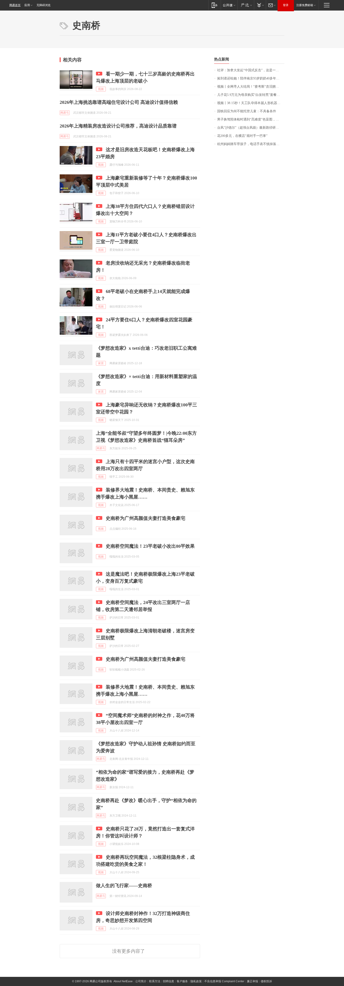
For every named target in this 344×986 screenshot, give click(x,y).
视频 (101, 89)
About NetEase (123, 981)
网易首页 (15, 5)
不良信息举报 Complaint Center (224, 981)
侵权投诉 (266, 981)
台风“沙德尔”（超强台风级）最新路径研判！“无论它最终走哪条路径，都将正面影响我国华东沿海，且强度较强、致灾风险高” (250, 127)
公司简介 (140, 981)
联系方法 (154, 981)
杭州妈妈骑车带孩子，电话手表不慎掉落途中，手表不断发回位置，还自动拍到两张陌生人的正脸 (250, 144)
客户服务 (182, 981)
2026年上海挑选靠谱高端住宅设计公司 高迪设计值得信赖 (119, 102)
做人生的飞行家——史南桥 (124, 885)
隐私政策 (196, 981)
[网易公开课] (229, 5)
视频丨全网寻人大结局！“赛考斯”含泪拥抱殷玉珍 (250, 86)
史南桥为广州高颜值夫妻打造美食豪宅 (145, 518)
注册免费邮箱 (304, 5)
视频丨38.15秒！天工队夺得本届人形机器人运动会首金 (250, 103)
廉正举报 (252, 981)
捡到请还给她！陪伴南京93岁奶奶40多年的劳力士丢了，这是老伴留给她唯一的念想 (250, 78)
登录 (286, 5)
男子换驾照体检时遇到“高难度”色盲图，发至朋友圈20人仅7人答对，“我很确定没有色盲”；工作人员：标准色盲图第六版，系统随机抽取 (250, 119)
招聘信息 (168, 981)
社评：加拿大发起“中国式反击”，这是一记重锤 (250, 70)
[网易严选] (245, 5)
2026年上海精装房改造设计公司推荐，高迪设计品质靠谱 (118, 125)
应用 (27, 5)
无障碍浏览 (44, 5)
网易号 (64, 112)
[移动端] (214, 5)
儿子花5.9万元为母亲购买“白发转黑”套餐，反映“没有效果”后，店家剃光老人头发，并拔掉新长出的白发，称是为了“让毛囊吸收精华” (250, 95)
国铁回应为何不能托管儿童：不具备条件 (246, 111)
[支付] (260, 5)
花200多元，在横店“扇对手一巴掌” (242, 136)
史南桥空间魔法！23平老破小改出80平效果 (150, 546)
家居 (101, 363)
